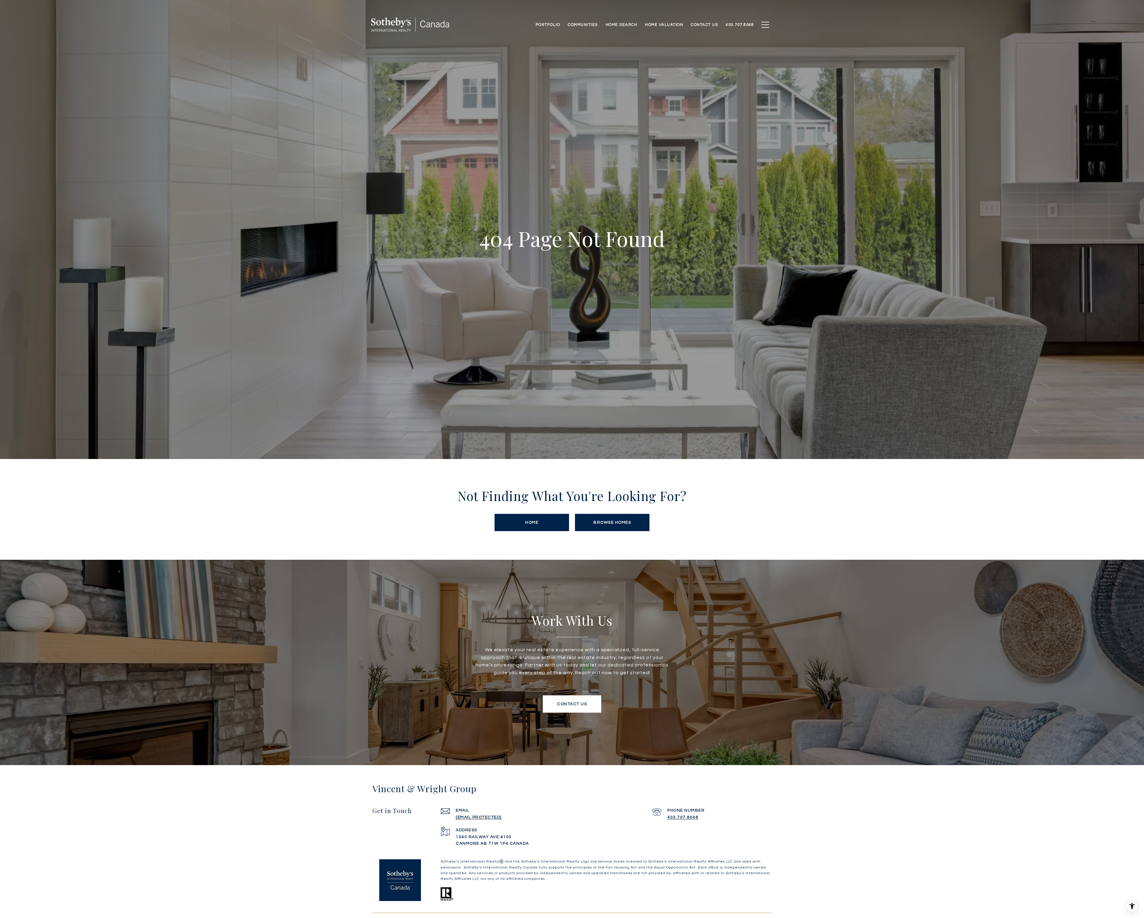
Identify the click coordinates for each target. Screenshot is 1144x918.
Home (531, 522)
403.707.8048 (682, 817)
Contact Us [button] (572, 704)
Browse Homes (612, 522)
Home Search (622, 25)
